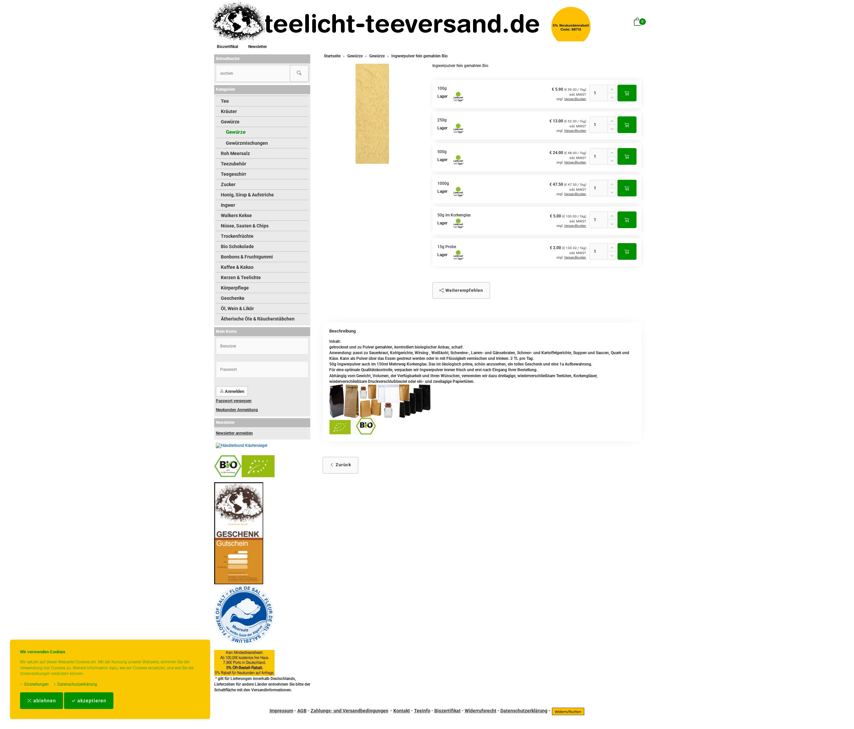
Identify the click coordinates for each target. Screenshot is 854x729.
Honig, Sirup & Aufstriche (247, 194)
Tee (225, 101)
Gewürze (230, 121)
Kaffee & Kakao (237, 267)
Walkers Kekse (236, 215)
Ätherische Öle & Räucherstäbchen (258, 318)
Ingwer (228, 205)
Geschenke (233, 298)
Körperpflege (235, 287)
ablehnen (44, 700)
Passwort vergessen (234, 401)
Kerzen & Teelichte (241, 277)
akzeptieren (91, 700)
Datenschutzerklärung (76, 684)
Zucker (228, 184)
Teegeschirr (233, 174)
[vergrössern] (372, 113)
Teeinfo (422, 710)
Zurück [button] (342, 464)
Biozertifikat (227, 46)
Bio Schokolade (237, 246)
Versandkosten (575, 99)
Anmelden (234, 391)
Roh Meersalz (235, 153)
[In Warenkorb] (626, 93)
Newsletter (257, 46)
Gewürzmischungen (247, 143)
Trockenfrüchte (237, 236)
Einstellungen (36, 684)
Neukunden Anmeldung (237, 410)
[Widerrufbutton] (568, 710)
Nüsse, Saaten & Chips (245, 225)
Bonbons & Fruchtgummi (247, 256)
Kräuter (229, 111)
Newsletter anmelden (234, 433)
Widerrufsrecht (480, 710)
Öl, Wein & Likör (237, 308)
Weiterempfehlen (463, 290)
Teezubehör (233, 163)
